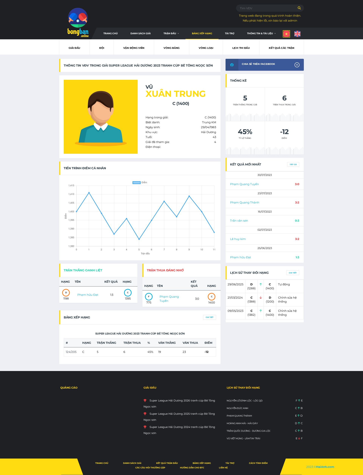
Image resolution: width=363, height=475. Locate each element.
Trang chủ (110, 33)
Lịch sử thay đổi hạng (243, 387)
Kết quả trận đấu (167, 463)
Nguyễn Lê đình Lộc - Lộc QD (244, 400)
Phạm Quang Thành (244, 202)
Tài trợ (229, 33)
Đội (101, 47)
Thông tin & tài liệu (260, 33)
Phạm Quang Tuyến (244, 184)
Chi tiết (209, 317)
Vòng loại (206, 47)
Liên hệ (223, 467)
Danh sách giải (140, 33)
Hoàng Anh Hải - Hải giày (242, 423)
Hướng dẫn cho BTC (192, 467)
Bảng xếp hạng (202, 33)
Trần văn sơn (239, 220)
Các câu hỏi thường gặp (150, 467)
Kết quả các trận (281, 47)
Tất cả (293, 164)
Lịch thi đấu (241, 47)
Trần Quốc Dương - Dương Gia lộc (249, 430)
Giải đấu (74, 47)
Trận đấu (170, 33)
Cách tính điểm (258, 463)
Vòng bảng (172, 47)
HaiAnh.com (325, 467)
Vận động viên (134, 47)
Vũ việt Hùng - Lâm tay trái (243, 438)
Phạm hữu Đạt (87, 294)
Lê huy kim (238, 239)
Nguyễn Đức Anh (237, 408)
